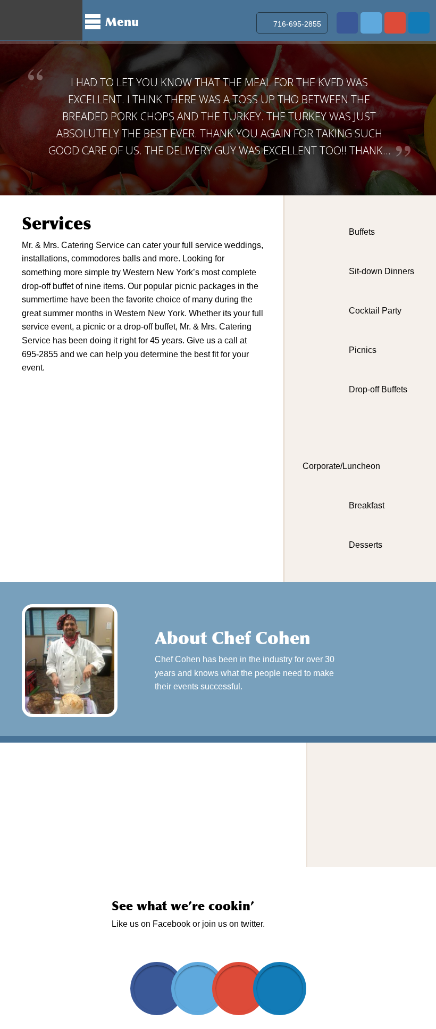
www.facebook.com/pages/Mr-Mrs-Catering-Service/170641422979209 (347, 23)
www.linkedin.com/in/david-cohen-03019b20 (419, 23)
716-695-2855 (297, 24)
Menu (122, 22)
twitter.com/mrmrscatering (371, 23)
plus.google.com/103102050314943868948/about (395, 23)
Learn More (362, 674)
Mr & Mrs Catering (41, 20)
